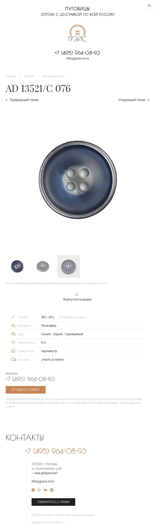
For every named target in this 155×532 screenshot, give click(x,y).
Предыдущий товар (23, 100)
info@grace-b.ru (77, 58)
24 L (51, 317)
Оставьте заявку (26, 390)
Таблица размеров (74, 317)
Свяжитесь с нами (53, 502)
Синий (46, 334)
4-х (43, 342)
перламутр (49, 351)
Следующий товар (132, 100)
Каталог (29, 76)
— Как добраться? (45, 473)
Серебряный (74, 334)
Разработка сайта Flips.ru (48, 522)
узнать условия (52, 359)
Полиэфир (48, 325)
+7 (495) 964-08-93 (77, 52)
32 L (44, 317)
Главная (11, 76)
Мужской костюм (54, 76)
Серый (58, 334)
